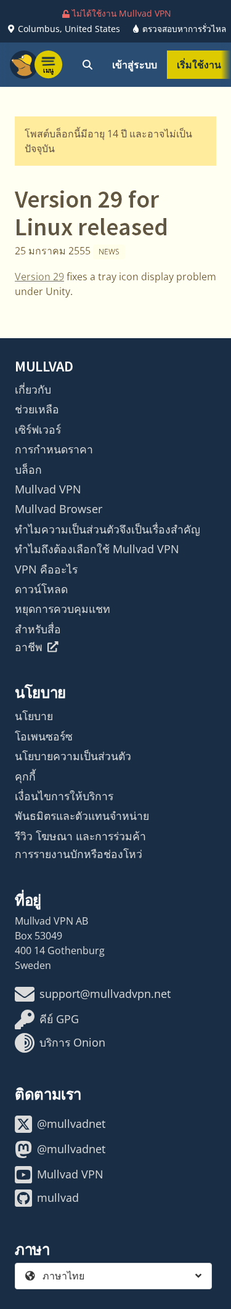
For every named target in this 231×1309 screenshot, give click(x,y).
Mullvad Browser (58, 508)
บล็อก (28, 469)
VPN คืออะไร (46, 569)
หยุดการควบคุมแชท (62, 608)
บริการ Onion (72, 1042)
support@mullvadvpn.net (105, 993)
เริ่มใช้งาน (199, 64)
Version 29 (39, 276)
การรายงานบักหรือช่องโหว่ (78, 853)
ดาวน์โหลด (41, 589)
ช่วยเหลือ (37, 409)
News (109, 251)
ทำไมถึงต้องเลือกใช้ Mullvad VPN (97, 548)
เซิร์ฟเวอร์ (38, 429)
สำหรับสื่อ (38, 629)
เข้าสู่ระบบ (134, 64)
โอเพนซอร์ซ (44, 736)
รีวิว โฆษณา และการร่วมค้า (80, 836)
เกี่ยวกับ (33, 389)
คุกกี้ (25, 776)
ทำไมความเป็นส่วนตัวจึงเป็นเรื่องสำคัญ (107, 529)
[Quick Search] (87, 65)
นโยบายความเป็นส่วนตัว (73, 755)
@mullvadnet (71, 1123)
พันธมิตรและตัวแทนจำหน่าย (82, 815)
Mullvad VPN (48, 489)
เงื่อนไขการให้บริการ (64, 795)
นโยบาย (34, 715)
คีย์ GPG (59, 1018)
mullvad (58, 1197)
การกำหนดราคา (54, 449)
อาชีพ (29, 646)
